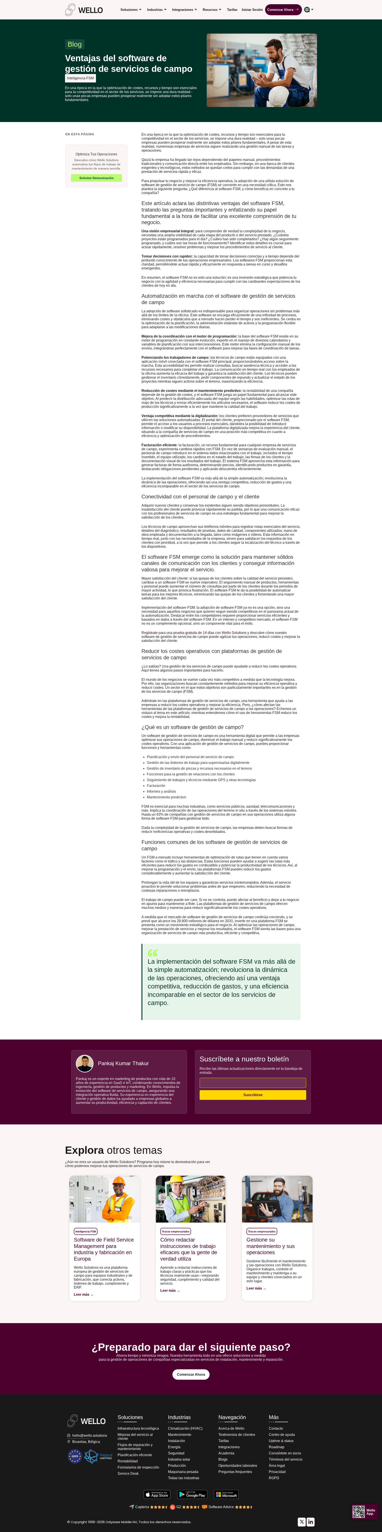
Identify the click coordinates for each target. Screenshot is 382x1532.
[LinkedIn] (302, 1522)
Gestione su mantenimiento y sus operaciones (270, 1246)
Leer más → (84, 1294)
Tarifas (232, 9)
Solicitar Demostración (96, 178)
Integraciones (182, 9)
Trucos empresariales (175, 1231)
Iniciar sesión (252, 9)
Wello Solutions (234, 633)
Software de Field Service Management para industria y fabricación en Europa (104, 1249)
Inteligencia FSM (80, 78)
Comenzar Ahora (281, 9)
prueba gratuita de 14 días (193, 633)
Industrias (155, 9)
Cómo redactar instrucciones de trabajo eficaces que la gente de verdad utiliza (188, 1249)
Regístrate (149, 633)
